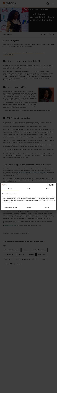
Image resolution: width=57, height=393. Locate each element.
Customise (28, 207)
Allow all (47, 207)
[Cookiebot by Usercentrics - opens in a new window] (49, 185)
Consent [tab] (10, 188)
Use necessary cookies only (10, 207)
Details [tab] (28, 188)
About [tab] (47, 188)
